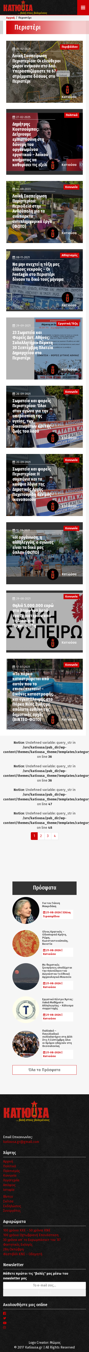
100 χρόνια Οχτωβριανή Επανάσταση (31, 1235)
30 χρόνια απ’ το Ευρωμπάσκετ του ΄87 (32, 1240)
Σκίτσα (8, 1201)
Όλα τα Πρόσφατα (44, 1070)
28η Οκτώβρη (13, 1249)
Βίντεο (8, 1197)
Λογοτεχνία (11, 1180)
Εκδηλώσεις (12, 1206)
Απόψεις (9, 1185)
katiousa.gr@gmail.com (21, 1142)
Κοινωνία (10, 1175)
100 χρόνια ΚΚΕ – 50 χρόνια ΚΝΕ (27, 1230)
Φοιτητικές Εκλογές (17, 1245)
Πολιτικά (9, 1166)
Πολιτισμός (11, 1171)
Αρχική (8, 1161)
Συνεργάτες (12, 1211)
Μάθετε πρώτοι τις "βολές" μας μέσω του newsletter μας (35, 1276)
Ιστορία (8, 1190)
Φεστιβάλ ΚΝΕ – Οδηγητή (22, 1254)
